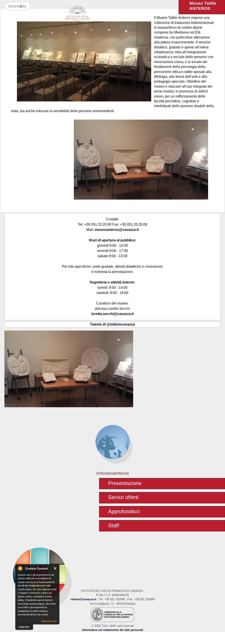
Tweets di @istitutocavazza (112, 324)
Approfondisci (124, 511)
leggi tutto (24, 626)
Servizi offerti (123, 497)
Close (55, 568)
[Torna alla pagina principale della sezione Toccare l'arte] (112, 441)
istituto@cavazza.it (83, 599)
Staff (113, 525)
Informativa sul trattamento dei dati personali (112, 630)
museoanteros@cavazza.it (117, 230)
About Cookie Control (20, 568)
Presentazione (124, 483)
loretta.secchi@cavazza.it (112, 314)
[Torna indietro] (17, 6)
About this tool (49, 621)
